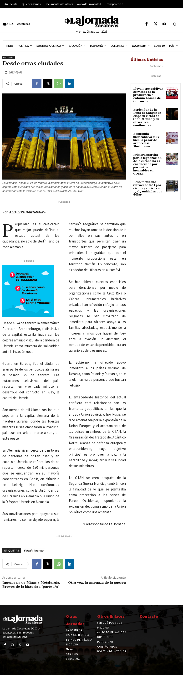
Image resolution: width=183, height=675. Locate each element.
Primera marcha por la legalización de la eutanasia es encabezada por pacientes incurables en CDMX (147, 164)
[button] (175, 24)
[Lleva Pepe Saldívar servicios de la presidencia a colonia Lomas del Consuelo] (172, 93)
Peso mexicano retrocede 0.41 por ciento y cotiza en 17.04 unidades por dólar (147, 188)
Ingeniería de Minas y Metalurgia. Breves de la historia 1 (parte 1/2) (31, 585)
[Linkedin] (69, 83)
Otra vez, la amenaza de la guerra (97, 583)
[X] (155, 24)
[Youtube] (164, 24)
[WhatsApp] (58, 83)
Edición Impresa (33, 550)
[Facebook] (146, 24)
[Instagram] (12, 645)
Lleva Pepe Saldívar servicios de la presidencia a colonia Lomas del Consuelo (148, 95)
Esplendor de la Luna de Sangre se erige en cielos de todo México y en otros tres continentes (147, 117)
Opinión (8, 57)
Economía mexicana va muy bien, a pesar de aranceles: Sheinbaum (146, 140)
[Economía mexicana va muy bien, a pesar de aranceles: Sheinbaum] (172, 138)
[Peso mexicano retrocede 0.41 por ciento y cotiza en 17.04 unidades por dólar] (172, 186)
